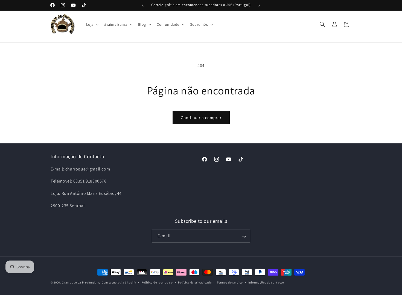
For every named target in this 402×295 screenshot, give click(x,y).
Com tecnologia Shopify (119, 282)
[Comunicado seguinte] (259, 5)
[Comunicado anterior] (143, 5)
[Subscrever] (244, 236)
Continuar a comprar (201, 117)
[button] (92, 24)
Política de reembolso (157, 282)
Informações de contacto (266, 282)
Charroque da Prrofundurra (82, 282)
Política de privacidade (194, 282)
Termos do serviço (230, 282)
